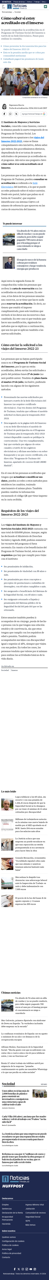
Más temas (30, 1224)
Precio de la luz (19, 2)
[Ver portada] (17, 6)
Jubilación (30, 1208)
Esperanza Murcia (16, 105)
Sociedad (5, 670)
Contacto (6, 1257)
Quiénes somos (9, 1237)
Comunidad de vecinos (36, 1212)
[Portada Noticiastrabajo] (24, 1179)
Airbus (29, 2)
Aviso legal (7, 1249)
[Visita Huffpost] (45, 6)
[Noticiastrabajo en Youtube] (30, 1269)
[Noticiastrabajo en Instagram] (22, 1269)
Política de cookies (10, 1245)
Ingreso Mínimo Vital (35, 1204)
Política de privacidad (11, 1253)
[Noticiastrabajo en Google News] (34, 1269)
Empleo (5, 1204)
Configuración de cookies (13, 1241)
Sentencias (7, 1208)
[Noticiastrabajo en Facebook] (14, 1269)
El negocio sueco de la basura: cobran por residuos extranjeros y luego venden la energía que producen (31, 264)
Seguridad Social (33, 1216)
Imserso (14, 670)
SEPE (28, 1220)
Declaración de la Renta (12, 1212)
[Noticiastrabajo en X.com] (18, 1269)
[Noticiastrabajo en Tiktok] (26, 1269)
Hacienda (6, 1223)
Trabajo (37, 2)
